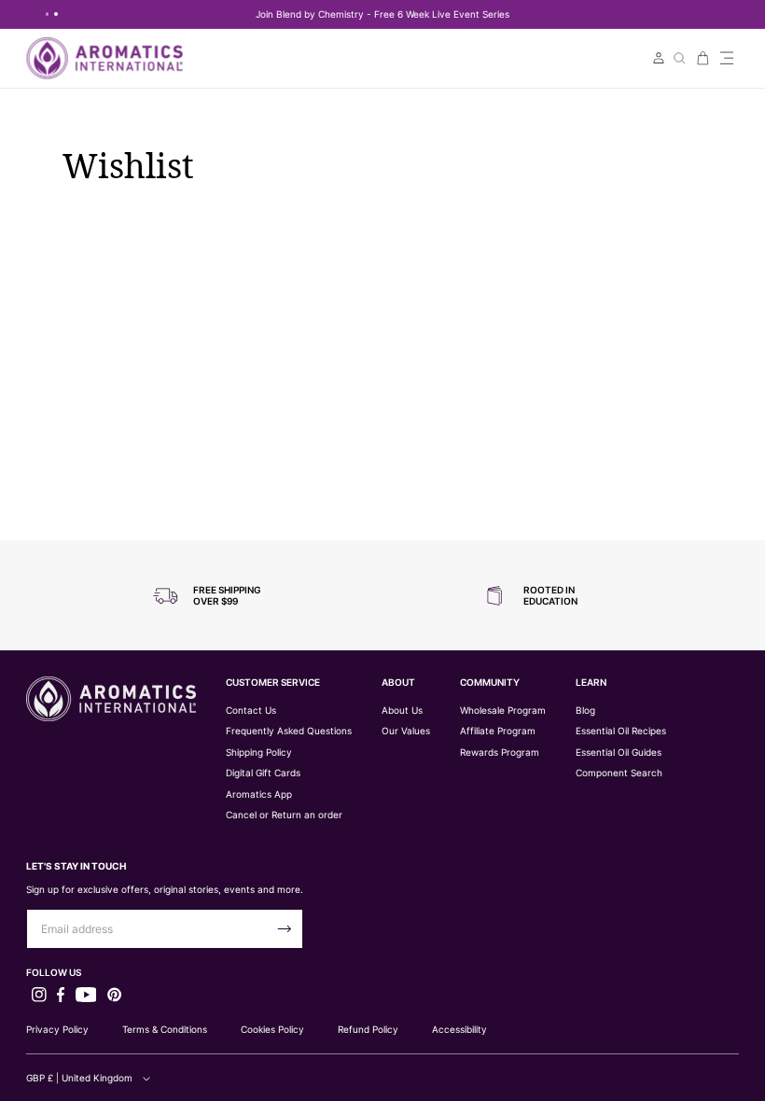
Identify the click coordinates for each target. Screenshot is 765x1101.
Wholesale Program (503, 710)
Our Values (406, 731)
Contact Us (251, 710)
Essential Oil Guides (618, 752)
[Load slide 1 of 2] (47, 13)
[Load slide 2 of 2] (56, 13)
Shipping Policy (259, 752)
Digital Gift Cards (263, 773)
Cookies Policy (272, 1029)
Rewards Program (499, 752)
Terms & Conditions (164, 1029)
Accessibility (459, 1029)
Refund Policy (368, 1029)
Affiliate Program (498, 731)
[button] (727, 58)
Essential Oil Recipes (621, 731)
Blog (585, 710)
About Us (402, 710)
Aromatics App (259, 794)
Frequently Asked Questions (289, 731)
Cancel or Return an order (284, 815)
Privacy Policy (57, 1029)
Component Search (619, 773)
